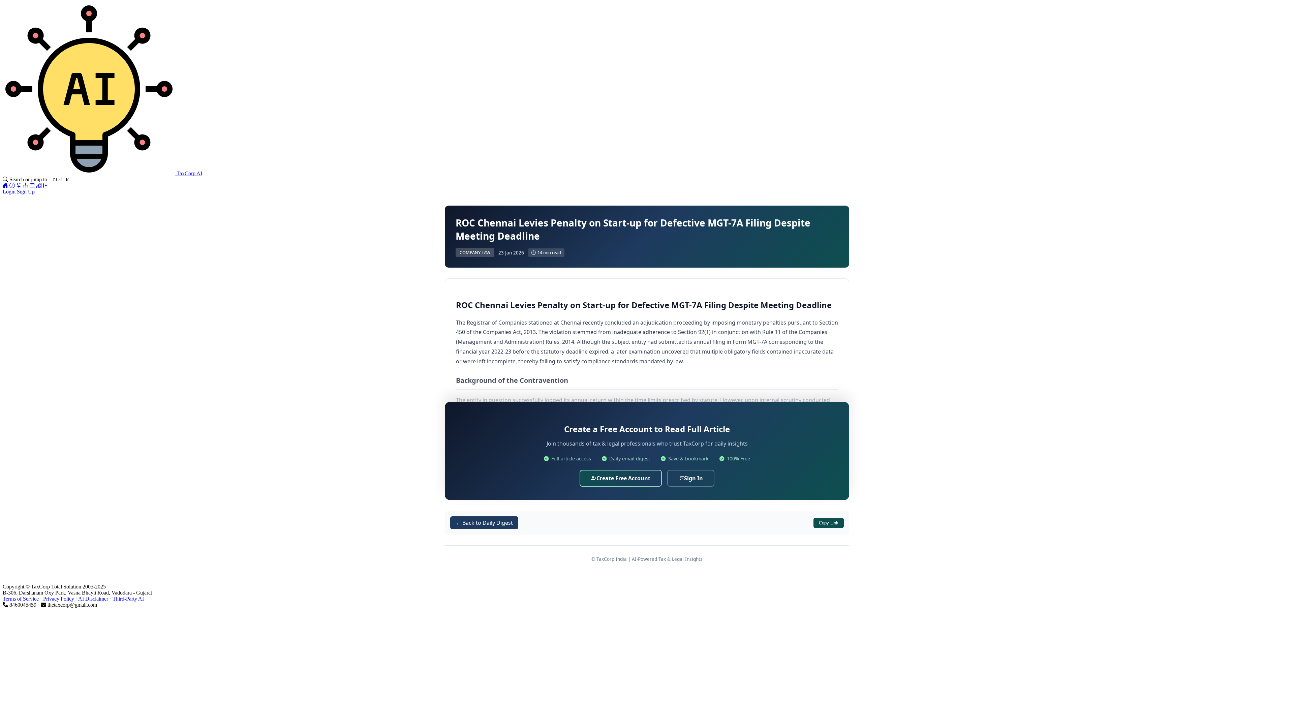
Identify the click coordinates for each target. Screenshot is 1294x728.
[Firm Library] (39, 185)
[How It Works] (12, 185)
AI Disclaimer (93, 599)
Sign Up (26, 191)
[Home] (5, 185)
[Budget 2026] (46, 185)
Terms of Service (21, 599)
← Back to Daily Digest (484, 522)
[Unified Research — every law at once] (25, 185)
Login (10, 191)
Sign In (693, 478)
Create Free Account (623, 478)
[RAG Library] (32, 185)
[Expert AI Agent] (19, 185)
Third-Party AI (128, 599)
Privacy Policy (58, 599)
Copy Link (828, 522)
